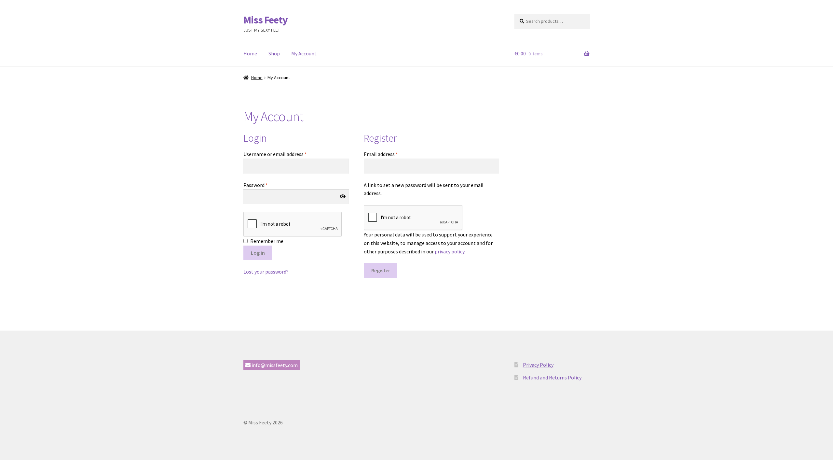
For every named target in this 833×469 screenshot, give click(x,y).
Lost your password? (266, 271)
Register (380, 270)
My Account (304, 53)
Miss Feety (265, 19)
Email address (381, 154)
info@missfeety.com (274, 365)
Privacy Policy (538, 365)
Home (250, 53)
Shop (274, 53)
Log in (258, 252)
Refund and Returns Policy (552, 377)
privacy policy (449, 251)
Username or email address (275, 154)
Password (255, 185)
